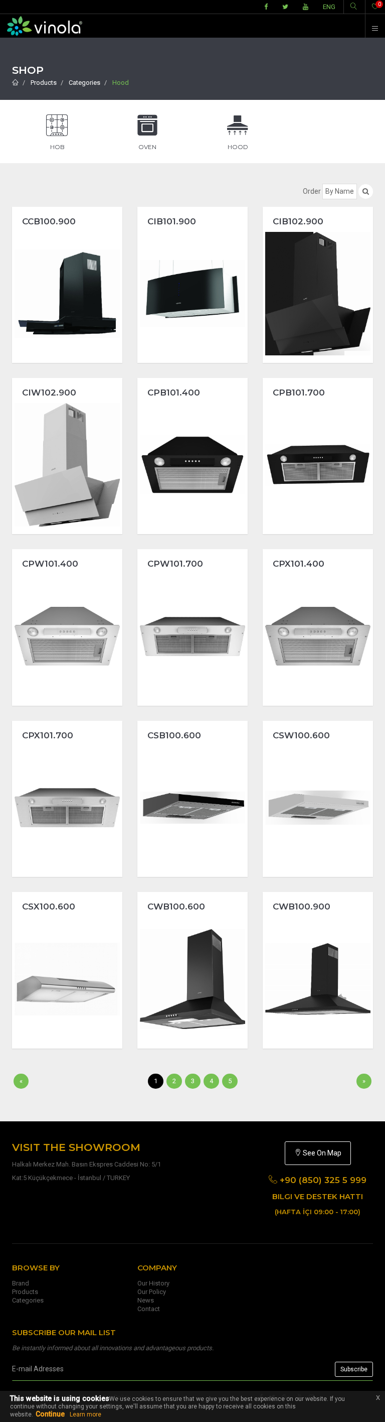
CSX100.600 (48, 906)
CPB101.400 (173, 392)
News (145, 1300)
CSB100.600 (174, 735)
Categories (84, 82)
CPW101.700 (175, 564)
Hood (120, 82)
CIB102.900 (298, 221)
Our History (153, 1283)
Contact (148, 1309)
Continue (50, 1414)
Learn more (85, 1414)
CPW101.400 (50, 564)
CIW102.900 (49, 392)
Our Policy (151, 1292)
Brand (20, 1283)
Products (44, 82)
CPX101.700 (47, 735)
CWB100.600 (176, 906)
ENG (329, 7)
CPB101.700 (299, 392)
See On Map (321, 1153)
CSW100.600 (301, 735)
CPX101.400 (298, 564)
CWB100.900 (301, 906)
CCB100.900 (49, 221)
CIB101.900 (171, 221)
